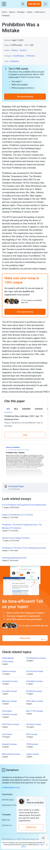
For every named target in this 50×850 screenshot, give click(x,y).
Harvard (26, 409)
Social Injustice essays (36, 658)
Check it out (31, 827)
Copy (25, 435)
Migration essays (9, 701)
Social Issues (40, 12)
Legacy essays (32, 754)
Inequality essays (9, 744)
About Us (6, 820)
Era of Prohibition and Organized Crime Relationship (24, 505)
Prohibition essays (34, 691)
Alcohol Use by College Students (16, 538)
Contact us (7, 825)
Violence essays (9, 671)
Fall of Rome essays (10, 724)
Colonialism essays (34, 681)
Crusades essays (9, 691)
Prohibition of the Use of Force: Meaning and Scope (24, 548)
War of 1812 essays (34, 711)
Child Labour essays (34, 701)
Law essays (7, 734)
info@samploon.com (11, 787)
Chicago (39, 409)
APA (8, 409)
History (15, 50)
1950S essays (32, 744)
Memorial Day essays (11, 754)
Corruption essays (10, 681)
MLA (16, 409)
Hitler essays (31, 734)
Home (4, 12)
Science (12, 12)
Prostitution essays (34, 671)
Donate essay (8, 800)
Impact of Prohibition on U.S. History (17, 515)
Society (30, 12)
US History (30, 56)
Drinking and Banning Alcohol (14, 558)
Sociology (21, 12)
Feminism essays (33, 724)
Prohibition (6, 16)
